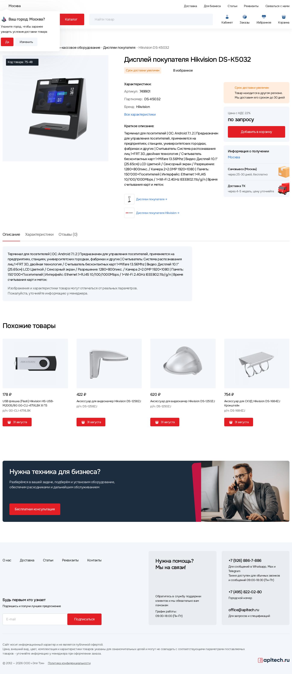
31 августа (20, 422)
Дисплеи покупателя (119, 47)
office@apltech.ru (244, 610)
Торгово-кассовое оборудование (73, 47)
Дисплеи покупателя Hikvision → (157, 213)
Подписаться (84, 619)
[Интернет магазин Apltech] (273, 660)
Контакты (94, 560)
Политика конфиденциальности (69, 663)
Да (7, 42)
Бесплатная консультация (35, 509)
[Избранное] (63, 343)
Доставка (190, 6)
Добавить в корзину (256, 132)
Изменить (26, 42)
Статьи (232, 6)
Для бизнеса (212, 6)
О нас (7, 560)
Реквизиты (251, 6)
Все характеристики (140, 114)
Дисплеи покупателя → (151, 199)
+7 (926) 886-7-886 (245, 560)
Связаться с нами (277, 6)
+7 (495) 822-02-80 (245, 592)
